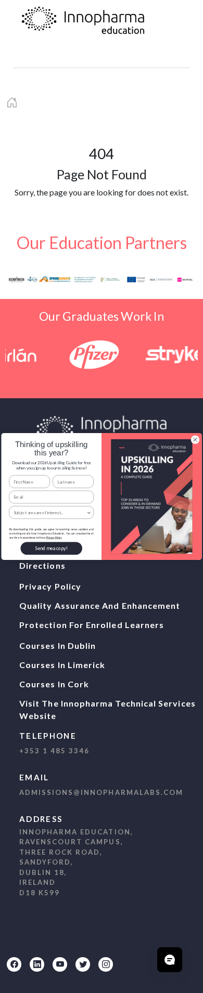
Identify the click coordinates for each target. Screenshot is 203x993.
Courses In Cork (54, 684)
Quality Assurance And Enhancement (99, 605)
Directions (42, 565)
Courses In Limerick (62, 665)
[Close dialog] (195, 439)
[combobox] (50, 512)
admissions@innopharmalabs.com (101, 792)
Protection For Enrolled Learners (91, 625)
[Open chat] (169, 959)
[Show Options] (89, 512)
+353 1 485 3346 (54, 751)
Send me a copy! (51, 548)
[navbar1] (35, 55)
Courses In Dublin (57, 645)
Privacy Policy (50, 586)
